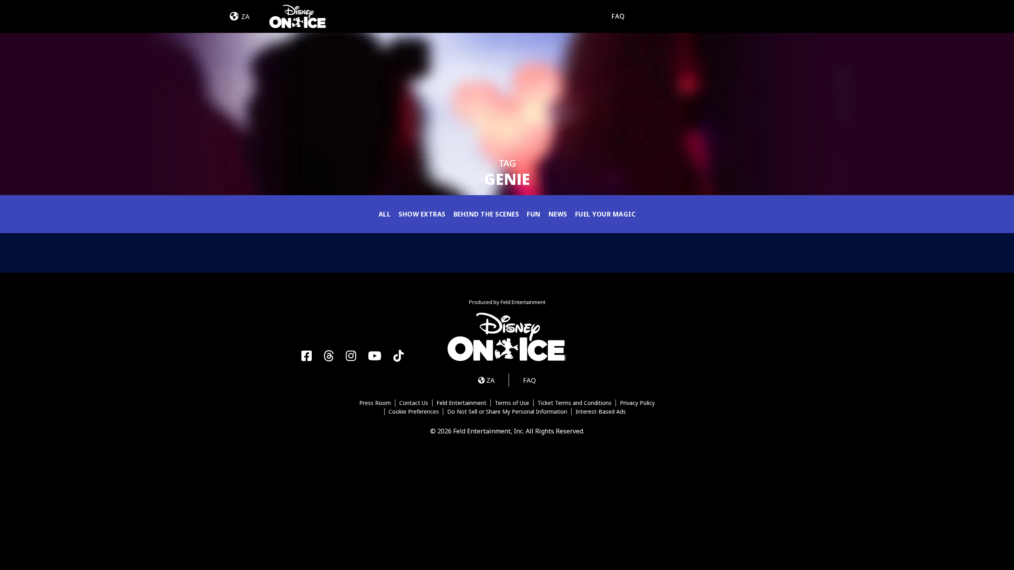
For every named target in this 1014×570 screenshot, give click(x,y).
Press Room (375, 403)
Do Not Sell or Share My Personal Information (507, 411)
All (385, 214)
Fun (534, 214)
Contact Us (413, 403)
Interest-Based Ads (601, 411)
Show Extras (422, 214)
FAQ (618, 16)
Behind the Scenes (486, 214)
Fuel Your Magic (605, 214)
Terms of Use (512, 403)
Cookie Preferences (414, 411)
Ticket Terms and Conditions (574, 403)
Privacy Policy (637, 403)
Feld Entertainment (461, 403)
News (558, 214)
